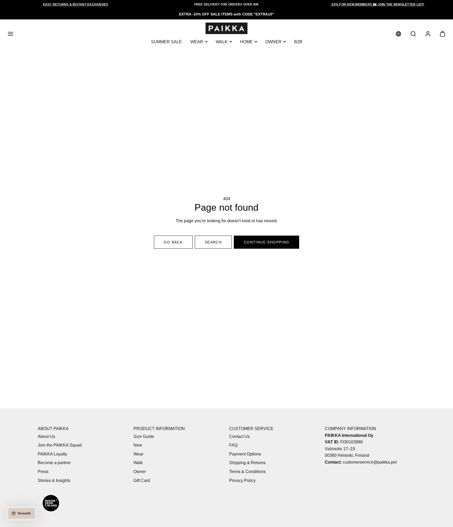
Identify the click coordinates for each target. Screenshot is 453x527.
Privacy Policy (242, 480)
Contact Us (239, 436)
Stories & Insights (54, 480)
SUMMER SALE (166, 41)
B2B (298, 41)
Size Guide (143, 436)
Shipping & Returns (247, 462)
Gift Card (141, 480)
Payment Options (245, 454)
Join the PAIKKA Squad (60, 445)
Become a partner (54, 462)
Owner (273, 41)
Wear (196, 41)
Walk (222, 41)
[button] (10, 34)
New (137, 445)
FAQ (233, 445)
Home (246, 41)
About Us (46, 436)
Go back (173, 242)
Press (43, 471)
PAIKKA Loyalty (52, 454)
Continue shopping (266, 242)
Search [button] (213, 242)
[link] (398, 34)
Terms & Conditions (247, 471)
